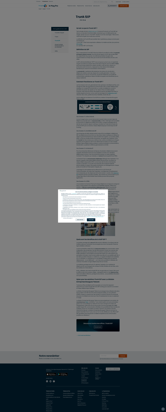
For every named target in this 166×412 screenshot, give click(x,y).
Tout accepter (91, 219)
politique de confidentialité (91, 216)
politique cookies (100, 216)
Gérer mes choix (80, 219)
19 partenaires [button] (74, 193)
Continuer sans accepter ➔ (68, 218)
